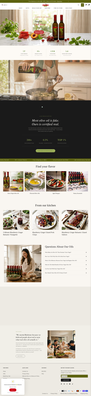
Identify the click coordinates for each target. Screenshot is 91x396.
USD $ (5, 4)
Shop (4, 371)
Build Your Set (6, 376)
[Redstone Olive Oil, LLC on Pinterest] (64, 384)
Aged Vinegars (56, 193)
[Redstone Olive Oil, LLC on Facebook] (61, 384)
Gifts (4, 373)
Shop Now (59, 1)
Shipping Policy (26, 378)
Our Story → (20, 356)
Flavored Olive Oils (35, 193)
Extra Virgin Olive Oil (13, 193)
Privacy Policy (25, 373)
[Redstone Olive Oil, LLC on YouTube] (70, 384)
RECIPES (44, 371)
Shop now (6, 96)
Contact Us (25, 371)
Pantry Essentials (77, 193)
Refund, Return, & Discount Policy (30, 376)
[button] (68, 1)
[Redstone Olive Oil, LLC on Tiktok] (73, 384)
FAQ (43, 373)
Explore (5, 378)
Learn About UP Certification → (45, 150)
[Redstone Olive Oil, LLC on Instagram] (67, 384)
